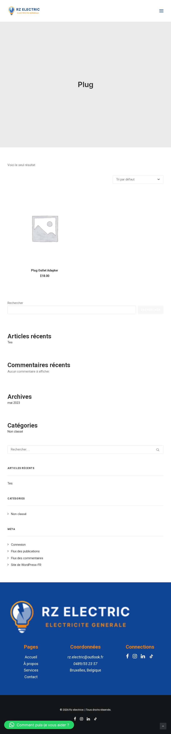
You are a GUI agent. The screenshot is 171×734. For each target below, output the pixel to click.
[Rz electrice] (24, 11)
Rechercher (15, 303)
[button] (39, 725)
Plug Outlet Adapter (44, 270)
